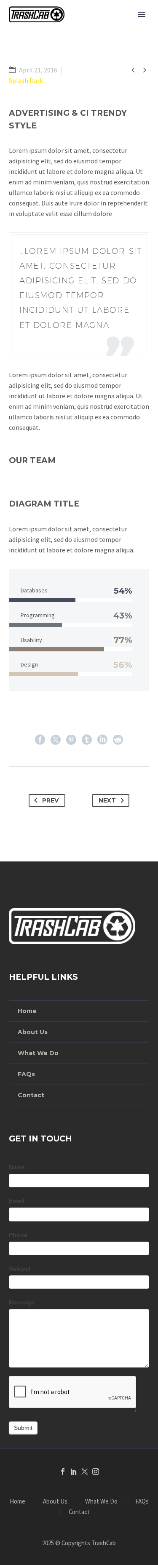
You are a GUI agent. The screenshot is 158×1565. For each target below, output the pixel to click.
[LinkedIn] (102, 740)
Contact (31, 1095)
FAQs (26, 1074)
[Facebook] (40, 740)
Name (17, 1167)
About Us (33, 1032)
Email (16, 1200)
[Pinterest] (71, 740)
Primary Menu (141, 14)
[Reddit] (118, 740)
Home (27, 1011)
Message (22, 1302)
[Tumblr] (87, 740)
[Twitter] (56, 740)
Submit (23, 1427)
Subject (20, 1268)
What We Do (38, 1053)
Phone (18, 1235)
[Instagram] (95, 1471)
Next (107, 800)
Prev (50, 800)
